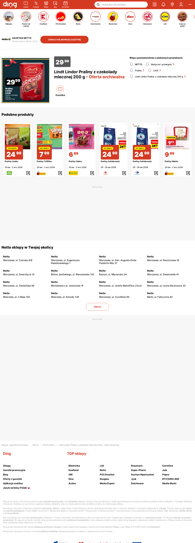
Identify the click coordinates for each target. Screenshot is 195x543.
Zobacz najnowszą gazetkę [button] (64, 39)
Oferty (35, 445)
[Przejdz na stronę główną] (10, 4)
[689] (81, 136)
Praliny (138, 70)
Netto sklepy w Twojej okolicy (27, 247)
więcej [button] (97, 307)
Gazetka (60, 95)
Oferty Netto (49, 445)
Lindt (155, 70)
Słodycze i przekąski (161, 64)
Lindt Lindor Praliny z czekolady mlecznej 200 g (159, 76)
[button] (155, 4)
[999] (177, 136)
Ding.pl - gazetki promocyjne (15, 445)
